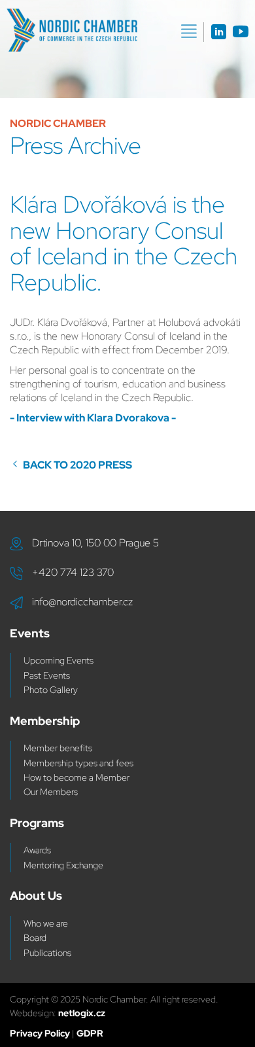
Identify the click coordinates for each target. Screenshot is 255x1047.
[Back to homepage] (72, 30)
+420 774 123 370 (73, 572)
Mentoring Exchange (63, 865)
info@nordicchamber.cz (82, 602)
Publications (47, 953)
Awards (37, 850)
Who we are (46, 923)
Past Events (47, 675)
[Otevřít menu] (189, 31)
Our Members (51, 792)
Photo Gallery (51, 690)
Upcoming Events (59, 660)
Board (35, 938)
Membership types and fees (78, 763)
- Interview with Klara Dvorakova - (93, 418)
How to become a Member (76, 777)
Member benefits (58, 748)
